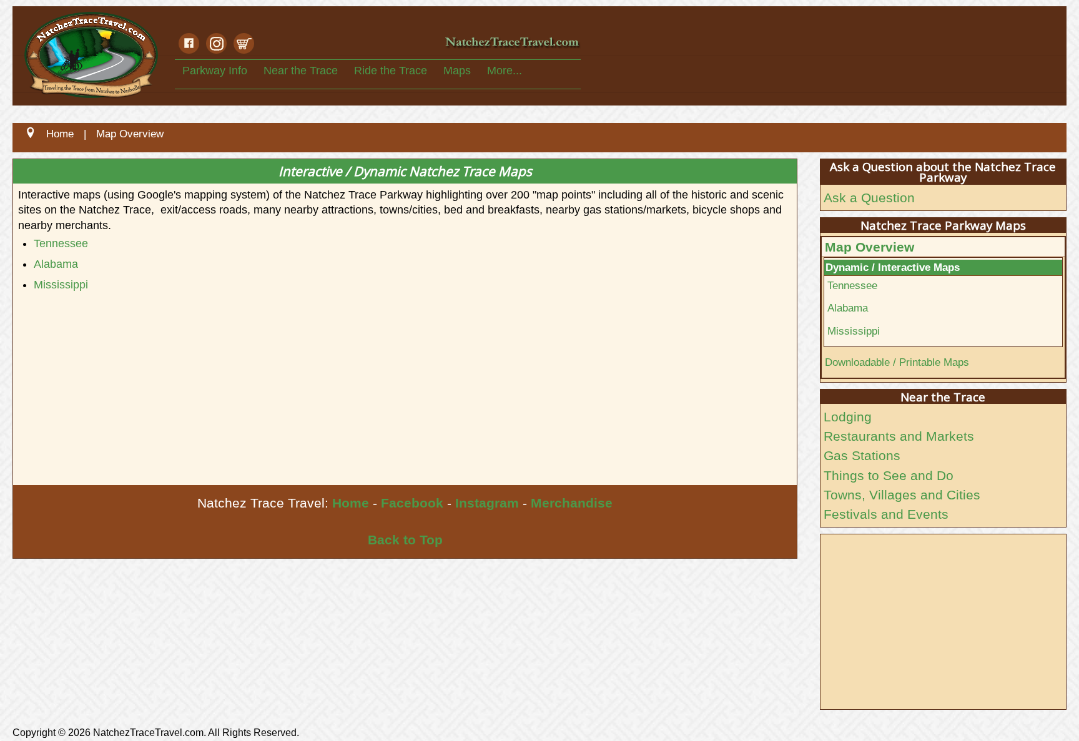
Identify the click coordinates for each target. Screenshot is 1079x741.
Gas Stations (862, 455)
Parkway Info (214, 70)
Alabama (56, 264)
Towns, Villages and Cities (902, 495)
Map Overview (869, 247)
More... (504, 70)
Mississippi (61, 284)
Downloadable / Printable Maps (897, 362)
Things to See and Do (888, 475)
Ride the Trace (390, 70)
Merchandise (572, 503)
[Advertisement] (387, 391)
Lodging (848, 417)
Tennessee (61, 243)
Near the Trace (301, 70)
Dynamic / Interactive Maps (892, 267)
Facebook (412, 503)
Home (350, 503)
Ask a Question (869, 197)
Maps (457, 70)
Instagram (487, 503)
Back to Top (405, 539)
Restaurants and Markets (899, 436)
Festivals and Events (886, 514)
